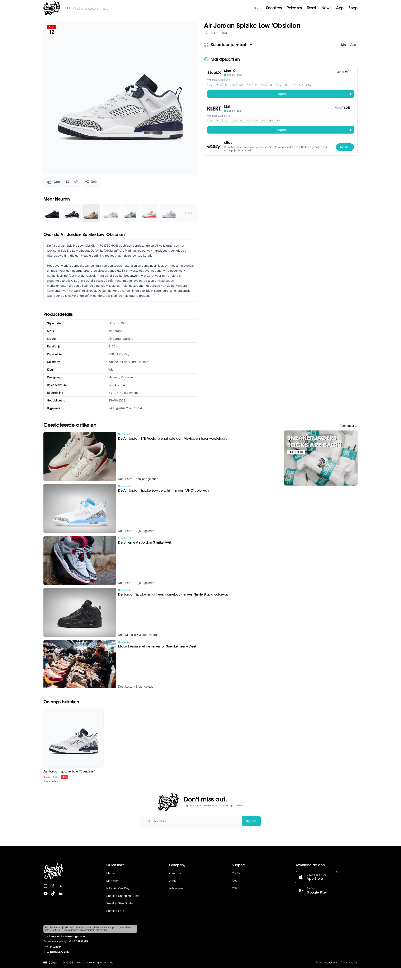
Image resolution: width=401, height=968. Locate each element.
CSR (235, 888)
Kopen (314, 93)
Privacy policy (349, 962)
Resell (311, 8)
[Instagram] (45, 886)
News (326, 8)
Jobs (172, 880)
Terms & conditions (327, 962)
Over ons (175, 873)
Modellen (112, 880)
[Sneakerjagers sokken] (321, 458)
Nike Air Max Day (117, 888)
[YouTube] (45, 893)
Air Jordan (115, 331)
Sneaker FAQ (115, 910)
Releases (294, 8)
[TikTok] (53, 893)
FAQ (234, 880)
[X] (60, 886)
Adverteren (176, 888)
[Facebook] (53, 886)
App (340, 8)
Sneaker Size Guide (119, 903)
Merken (111, 873)
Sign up (251, 821)
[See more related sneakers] (188, 213)
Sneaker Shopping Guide (123, 895)
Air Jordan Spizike (120, 338)
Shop (353, 8)
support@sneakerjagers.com (69, 936)
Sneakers (274, 8)
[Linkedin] (60, 893)
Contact (237, 873)
